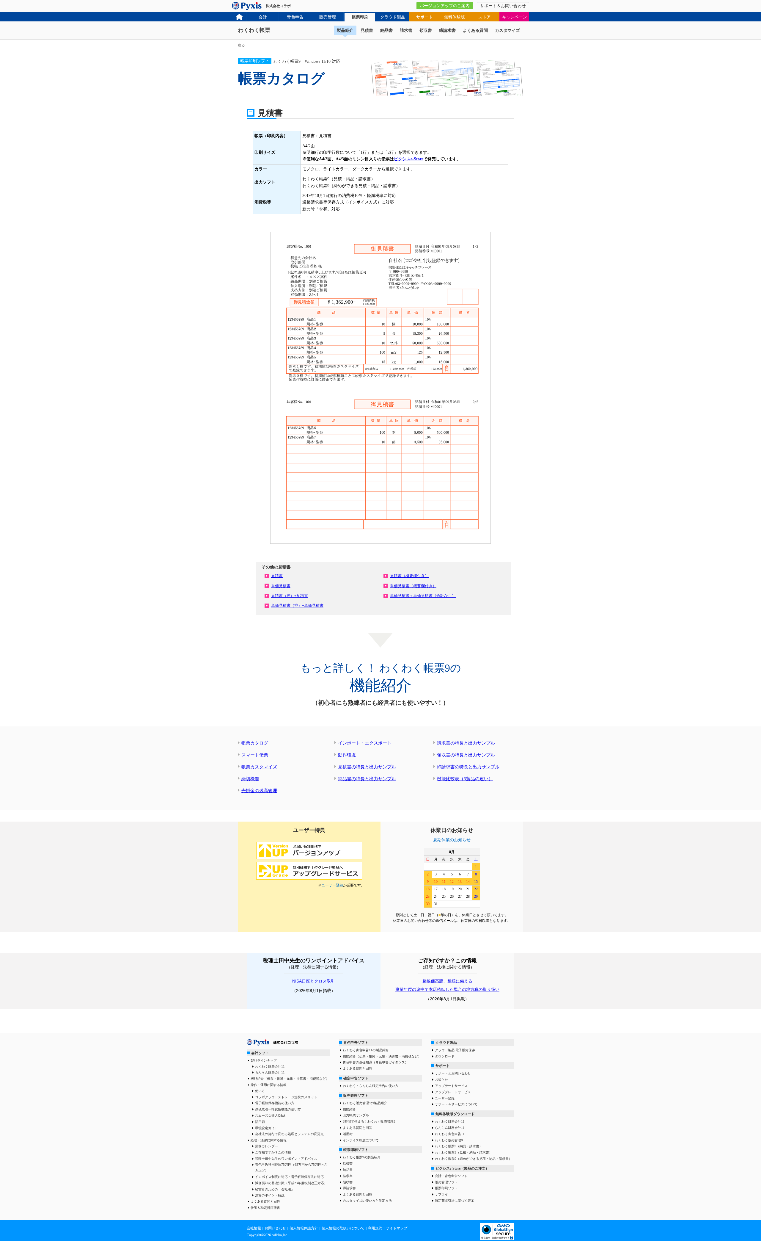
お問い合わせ (275, 1228)
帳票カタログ (254, 743)
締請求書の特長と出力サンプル (468, 766)
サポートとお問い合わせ (453, 1073)
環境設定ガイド (266, 1128)
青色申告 (295, 17)
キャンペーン (514, 17)
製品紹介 (345, 30)
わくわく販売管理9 (449, 1140)
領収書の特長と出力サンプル (466, 755)
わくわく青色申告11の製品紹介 (366, 1050)
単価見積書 (280, 586)
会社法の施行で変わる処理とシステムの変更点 (289, 1134)
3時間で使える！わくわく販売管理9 (369, 1121)
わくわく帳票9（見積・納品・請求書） (463, 1152)
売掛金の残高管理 (259, 790)
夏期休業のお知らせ (452, 840)
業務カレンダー (266, 1146)
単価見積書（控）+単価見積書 (297, 605)
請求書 (406, 30)
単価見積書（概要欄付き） (413, 586)
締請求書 (447, 30)
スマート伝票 (254, 755)
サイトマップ (396, 1228)
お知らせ (441, 1079)
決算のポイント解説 (269, 1195)
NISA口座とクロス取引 (313, 981)
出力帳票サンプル (356, 1115)
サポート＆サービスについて (456, 1104)
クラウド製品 (392, 17)
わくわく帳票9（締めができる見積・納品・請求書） (473, 1158)
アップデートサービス (451, 1086)
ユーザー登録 (332, 885)
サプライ (441, 1194)
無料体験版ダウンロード (455, 1114)
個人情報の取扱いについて (343, 1228)
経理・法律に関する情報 (269, 1140)
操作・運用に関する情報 (269, 1085)
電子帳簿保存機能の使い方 (274, 1103)
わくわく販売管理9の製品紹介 (365, 1103)
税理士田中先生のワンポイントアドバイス (286, 1158)
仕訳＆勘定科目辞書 (265, 1207)
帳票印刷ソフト (355, 1150)
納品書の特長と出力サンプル (367, 778)
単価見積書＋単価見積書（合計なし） (423, 595)
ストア (484, 17)
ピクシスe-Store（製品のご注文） (462, 1168)
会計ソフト (260, 1053)
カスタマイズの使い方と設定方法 (367, 1200)
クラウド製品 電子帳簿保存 (455, 1050)
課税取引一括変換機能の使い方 (278, 1109)
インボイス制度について (361, 1140)
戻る (241, 45)
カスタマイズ (507, 30)
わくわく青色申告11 (450, 1134)
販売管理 (327, 17)
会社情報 (254, 1228)
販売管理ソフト (355, 1095)
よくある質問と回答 (265, 1201)
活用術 (260, 1122)
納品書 (386, 30)
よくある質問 (475, 30)
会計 (263, 17)
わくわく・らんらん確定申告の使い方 (370, 1086)
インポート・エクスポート (364, 743)
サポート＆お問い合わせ (503, 6)
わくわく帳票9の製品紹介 (361, 1157)
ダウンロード (445, 1056)
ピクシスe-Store (408, 159)
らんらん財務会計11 (270, 1072)
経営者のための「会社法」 (274, 1189)
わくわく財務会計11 (270, 1066)
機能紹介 (349, 1109)
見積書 (367, 30)
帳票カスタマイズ (259, 766)
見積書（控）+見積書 (289, 595)
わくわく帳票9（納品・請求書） (458, 1146)
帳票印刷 (360, 17)
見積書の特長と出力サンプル (367, 766)
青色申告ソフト (355, 1043)
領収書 (425, 30)
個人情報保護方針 (304, 1228)
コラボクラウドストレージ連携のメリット (286, 1097)
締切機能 (250, 778)
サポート (424, 17)
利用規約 (375, 1228)
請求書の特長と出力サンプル (466, 743)
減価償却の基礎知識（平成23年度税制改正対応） (291, 1183)
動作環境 (347, 755)
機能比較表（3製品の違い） (465, 778)
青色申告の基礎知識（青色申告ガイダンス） (375, 1062)
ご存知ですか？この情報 (273, 1152)
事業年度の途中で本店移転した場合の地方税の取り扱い (447, 989)
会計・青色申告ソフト (451, 1176)
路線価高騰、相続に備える (447, 981)
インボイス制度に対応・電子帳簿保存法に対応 (289, 1177)
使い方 (260, 1091)
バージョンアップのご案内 (445, 6)
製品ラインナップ (264, 1060)
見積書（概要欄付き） (409, 576)
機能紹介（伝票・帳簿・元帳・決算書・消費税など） (290, 1078)
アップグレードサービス (453, 1092)
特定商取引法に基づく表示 (454, 1200)
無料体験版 (454, 17)
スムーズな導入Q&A (270, 1115)
